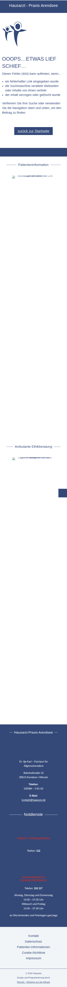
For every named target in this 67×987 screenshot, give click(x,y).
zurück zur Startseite (33, 131)
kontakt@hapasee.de (34, 799)
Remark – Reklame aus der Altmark (33, 982)
